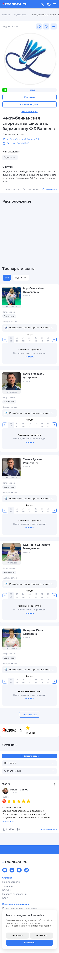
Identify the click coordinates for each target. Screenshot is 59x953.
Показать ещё (29, 714)
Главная (6, 15)
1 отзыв (32, 90)
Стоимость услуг (29, 104)
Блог (5, 898)
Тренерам (7, 886)
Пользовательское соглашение (20, 908)
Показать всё (8, 821)
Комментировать (48, 829)
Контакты (29, 97)
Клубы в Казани (21, 15)
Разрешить (29, 943)
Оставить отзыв (31, 756)
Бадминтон (21, 277)
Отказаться (41, 935)
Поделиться (51, 189)
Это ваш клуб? (29, 111)
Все (7, 277)
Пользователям (11, 882)
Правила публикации (14, 894)
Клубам (6, 890)
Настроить (17, 935)
